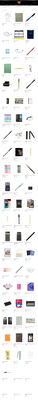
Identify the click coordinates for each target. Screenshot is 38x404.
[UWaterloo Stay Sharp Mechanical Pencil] (30, 51)
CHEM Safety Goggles (27, 124)
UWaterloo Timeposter (16, 40)
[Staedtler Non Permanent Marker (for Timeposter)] (19, 219)
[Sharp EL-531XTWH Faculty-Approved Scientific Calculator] (7, 320)
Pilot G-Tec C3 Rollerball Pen (28, 361)
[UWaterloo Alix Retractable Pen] (19, 68)
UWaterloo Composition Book (17, 124)
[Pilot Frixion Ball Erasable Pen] (7, 286)
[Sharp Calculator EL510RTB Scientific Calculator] (30, 337)
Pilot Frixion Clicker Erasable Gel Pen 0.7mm (7, 124)
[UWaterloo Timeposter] (19, 34)
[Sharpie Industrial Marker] (7, 372)
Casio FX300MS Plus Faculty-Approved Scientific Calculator (18, 242)
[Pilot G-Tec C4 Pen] (30, 269)
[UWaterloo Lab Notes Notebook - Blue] (7, 51)
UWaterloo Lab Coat (4, 23)
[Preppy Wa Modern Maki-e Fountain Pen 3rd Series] (30, 169)
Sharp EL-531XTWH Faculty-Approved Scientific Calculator (7, 327)
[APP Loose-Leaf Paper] (30, 372)
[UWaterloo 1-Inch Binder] (19, 152)
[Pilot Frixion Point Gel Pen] (7, 169)
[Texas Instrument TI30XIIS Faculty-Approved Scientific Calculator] (7, 186)
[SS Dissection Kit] (7, 84)
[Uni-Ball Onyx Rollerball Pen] (7, 135)
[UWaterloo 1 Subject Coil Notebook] (19, 17)
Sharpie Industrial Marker (5, 378)
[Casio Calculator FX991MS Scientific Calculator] (7, 236)
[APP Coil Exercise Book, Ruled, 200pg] (30, 203)
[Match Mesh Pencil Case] (30, 303)
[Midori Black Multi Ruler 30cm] (30, 135)
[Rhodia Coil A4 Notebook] (7, 337)
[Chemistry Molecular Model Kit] (19, 135)
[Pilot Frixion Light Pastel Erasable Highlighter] (7, 219)
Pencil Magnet (26, 158)
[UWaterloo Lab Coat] (7, 17)
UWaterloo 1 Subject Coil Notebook (17, 23)
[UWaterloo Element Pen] (30, 17)
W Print (29, 0)
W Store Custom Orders (33, 0)
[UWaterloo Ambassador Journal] (19, 203)
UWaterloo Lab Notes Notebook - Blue (6, 57)
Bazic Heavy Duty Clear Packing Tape (18, 378)
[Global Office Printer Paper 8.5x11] (30, 388)
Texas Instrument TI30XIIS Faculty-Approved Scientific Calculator (7, 193)
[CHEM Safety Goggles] (30, 118)
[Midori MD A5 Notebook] (19, 252)
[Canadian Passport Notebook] (7, 269)
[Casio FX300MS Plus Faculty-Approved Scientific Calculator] (19, 236)
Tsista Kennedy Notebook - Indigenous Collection (6, 259)
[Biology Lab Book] (7, 68)
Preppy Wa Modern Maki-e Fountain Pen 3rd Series (30, 175)
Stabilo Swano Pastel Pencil (28, 225)
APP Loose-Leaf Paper (27, 378)
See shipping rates (9, 0)
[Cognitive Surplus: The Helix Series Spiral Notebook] (19, 337)
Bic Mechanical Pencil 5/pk (5, 361)
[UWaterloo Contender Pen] (7, 152)
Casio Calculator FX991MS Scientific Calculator (7, 242)
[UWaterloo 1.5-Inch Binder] (30, 252)
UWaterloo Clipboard (27, 40)
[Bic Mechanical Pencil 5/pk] (7, 355)
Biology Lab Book (4, 74)
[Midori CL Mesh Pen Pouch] (7, 303)
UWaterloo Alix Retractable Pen (17, 74)
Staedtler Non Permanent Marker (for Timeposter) (18, 226)
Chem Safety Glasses (16, 57)
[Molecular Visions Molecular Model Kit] (30, 320)
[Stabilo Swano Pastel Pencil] (30, 219)
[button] (35, 2)
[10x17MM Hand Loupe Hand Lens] (30, 186)
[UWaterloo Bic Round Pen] (19, 84)
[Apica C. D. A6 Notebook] (30, 101)
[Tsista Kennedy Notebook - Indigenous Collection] (7, 252)
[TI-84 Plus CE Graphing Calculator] (7, 203)
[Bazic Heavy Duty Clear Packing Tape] (19, 372)
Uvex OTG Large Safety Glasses (5, 40)
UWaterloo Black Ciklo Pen (28, 242)
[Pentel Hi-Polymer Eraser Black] (19, 388)
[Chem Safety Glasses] (19, 51)
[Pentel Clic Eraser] (19, 186)
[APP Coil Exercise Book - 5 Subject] (30, 286)
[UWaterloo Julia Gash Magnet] (19, 101)
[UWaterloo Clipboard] (30, 34)
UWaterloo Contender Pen (5, 158)
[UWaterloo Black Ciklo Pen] (30, 236)
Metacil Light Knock (16, 361)
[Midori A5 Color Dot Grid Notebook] (19, 320)
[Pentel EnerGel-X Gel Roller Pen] (30, 84)
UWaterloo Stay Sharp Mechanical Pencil (29, 57)
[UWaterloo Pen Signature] (30, 68)
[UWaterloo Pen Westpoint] (7, 101)
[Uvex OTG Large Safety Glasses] (7, 34)
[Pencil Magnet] (30, 152)
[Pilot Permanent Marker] (19, 169)
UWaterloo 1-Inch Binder (16, 158)
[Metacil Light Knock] (19, 355)
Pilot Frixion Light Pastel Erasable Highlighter (7, 225)
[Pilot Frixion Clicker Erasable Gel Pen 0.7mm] (7, 118)
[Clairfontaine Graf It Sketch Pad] (19, 286)
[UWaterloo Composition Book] (19, 118)
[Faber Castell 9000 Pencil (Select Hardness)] (19, 269)
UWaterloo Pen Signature (28, 74)
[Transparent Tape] (19, 303)
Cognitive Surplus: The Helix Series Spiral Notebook (18, 344)
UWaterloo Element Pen (27, 23)
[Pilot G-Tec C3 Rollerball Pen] (30, 355)
